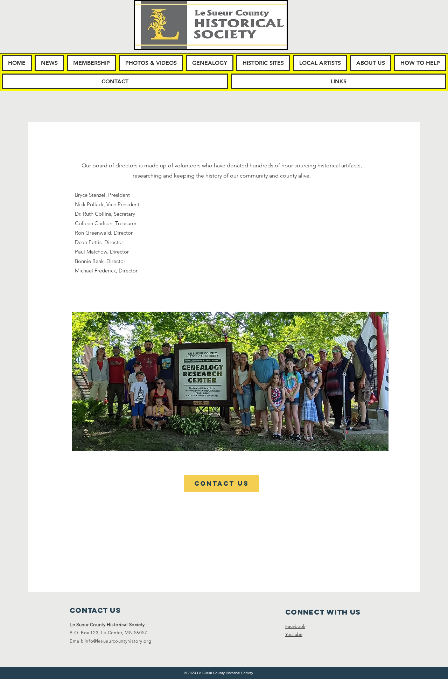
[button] (49, 63)
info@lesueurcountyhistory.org (118, 641)
